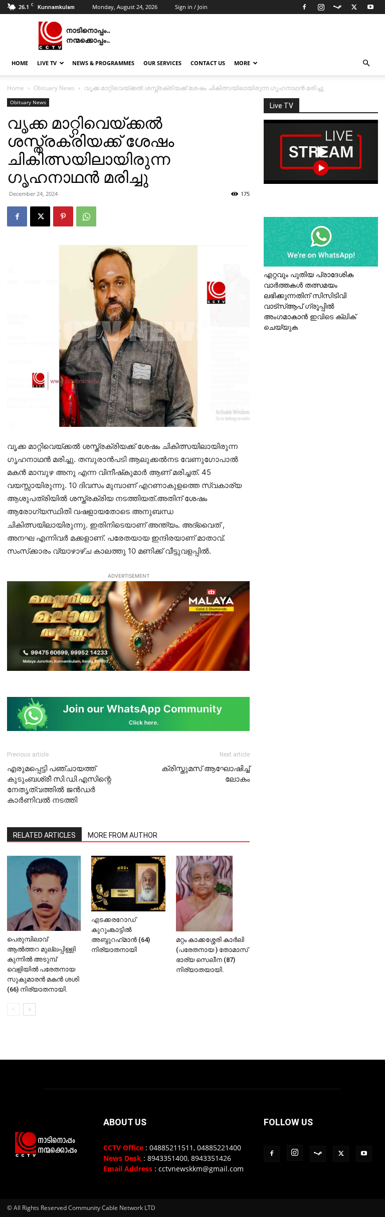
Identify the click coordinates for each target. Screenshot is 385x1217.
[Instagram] (320, 7)
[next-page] (29, 1009)
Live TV (47, 63)
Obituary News (54, 88)
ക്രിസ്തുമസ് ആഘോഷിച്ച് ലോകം (205, 774)
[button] (366, 63)
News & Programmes (103, 63)
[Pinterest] (63, 216)
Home (20, 63)
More (242, 63)
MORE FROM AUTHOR (122, 835)
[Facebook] (304, 7)
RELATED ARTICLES (44, 835)
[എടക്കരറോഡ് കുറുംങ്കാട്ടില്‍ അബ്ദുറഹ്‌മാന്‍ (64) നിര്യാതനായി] (128, 883)
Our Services (162, 63)
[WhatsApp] (86, 216)
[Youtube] (370, 7)
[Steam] (337, 7)
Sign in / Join (191, 7)
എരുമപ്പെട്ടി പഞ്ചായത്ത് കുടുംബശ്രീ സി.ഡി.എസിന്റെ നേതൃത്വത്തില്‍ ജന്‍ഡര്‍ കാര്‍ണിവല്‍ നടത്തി (59, 784)
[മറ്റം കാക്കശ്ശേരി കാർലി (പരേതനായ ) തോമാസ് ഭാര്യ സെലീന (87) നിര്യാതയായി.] (213, 893)
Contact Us (207, 63)
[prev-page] (13, 1009)
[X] (353, 7)
